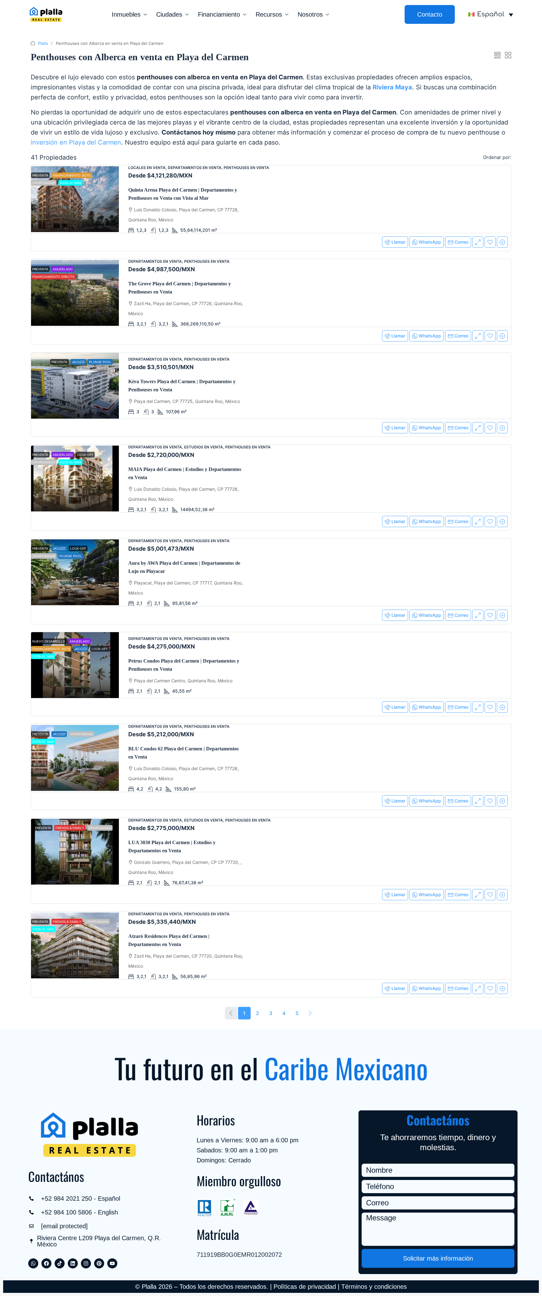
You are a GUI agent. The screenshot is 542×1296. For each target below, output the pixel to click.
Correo (461, 242)
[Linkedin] (73, 1263)
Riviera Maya (392, 87)
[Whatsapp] (33, 1263)
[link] (75, 199)
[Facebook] (46, 1263)
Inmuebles (126, 14)
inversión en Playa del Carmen (76, 142)
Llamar (398, 242)
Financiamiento (219, 14)
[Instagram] (86, 1263)
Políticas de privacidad (305, 1286)
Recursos (269, 14)
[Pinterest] (99, 1263)
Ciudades (169, 14)
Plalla (43, 43)
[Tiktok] (60, 1263)
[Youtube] (112, 1263)
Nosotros (310, 14)
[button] (497, 55)
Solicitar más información (438, 1258)
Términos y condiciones (374, 1286)
